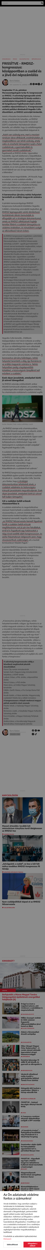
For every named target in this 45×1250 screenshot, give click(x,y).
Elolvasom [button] (7, 1239)
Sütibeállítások (12, 1244)
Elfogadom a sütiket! (32, 1245)
